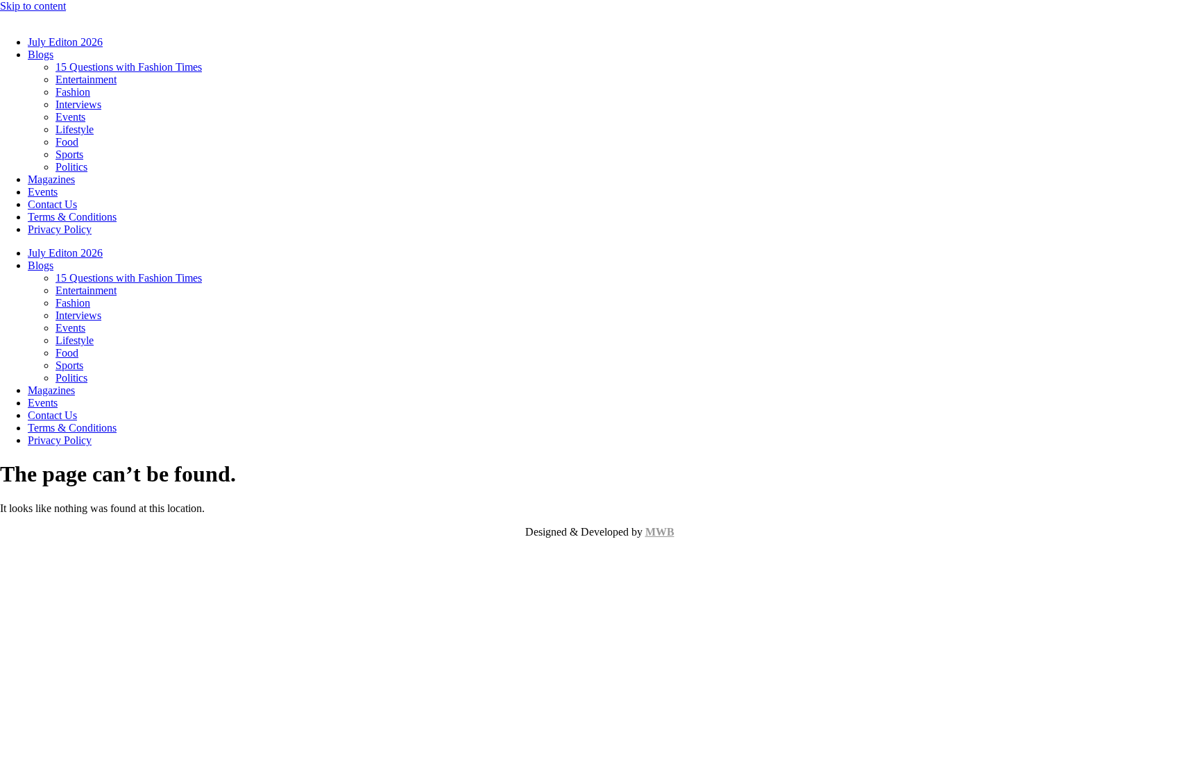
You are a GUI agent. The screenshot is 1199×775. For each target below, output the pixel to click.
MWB (659, 532)
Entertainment (86, 79)
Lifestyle (75, 129)
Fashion (73, 92)
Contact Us (52, 204)
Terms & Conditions (72, 217)
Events (70, 117)
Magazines (51, 179)
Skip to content (33, 6)
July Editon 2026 (65, 42)
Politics (71, 167)
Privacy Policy (60, 229)
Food (67, 142)
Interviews (78, 104)
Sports (69, 154)
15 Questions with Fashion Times (129, 67)
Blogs (40, 54)
